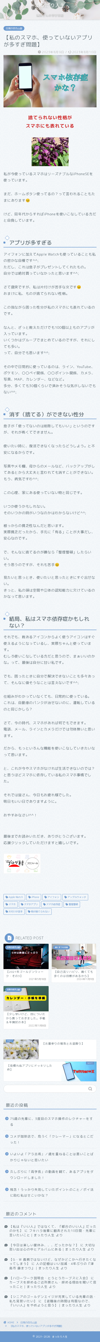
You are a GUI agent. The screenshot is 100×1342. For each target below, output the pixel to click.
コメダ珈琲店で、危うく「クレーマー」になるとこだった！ (52, 1139)
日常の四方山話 (14, 28)
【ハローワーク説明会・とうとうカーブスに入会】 (49, 1278)
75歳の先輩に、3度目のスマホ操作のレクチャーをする (51, 1121)
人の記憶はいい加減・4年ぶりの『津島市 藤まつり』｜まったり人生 (51, 1265)
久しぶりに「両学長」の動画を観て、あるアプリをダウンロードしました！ (52, 1174)
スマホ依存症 (53, 904)
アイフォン (53, 897)
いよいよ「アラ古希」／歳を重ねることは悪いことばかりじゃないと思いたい (52, 1157)
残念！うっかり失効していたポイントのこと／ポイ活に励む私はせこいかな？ (52, 1192)
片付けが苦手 (15, 911)
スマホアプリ (30, 904)
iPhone (35, 897)
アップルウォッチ (76, 897)
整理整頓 (73, 904)
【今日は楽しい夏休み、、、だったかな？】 (44, 1245)
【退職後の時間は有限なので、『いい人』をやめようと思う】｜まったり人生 (50, 1303)
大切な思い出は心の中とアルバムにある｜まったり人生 (52, 1247)
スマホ (12, 904)
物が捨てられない (40, 911)
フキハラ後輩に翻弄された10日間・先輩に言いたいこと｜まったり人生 (52, 1232)
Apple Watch (15, 897)
